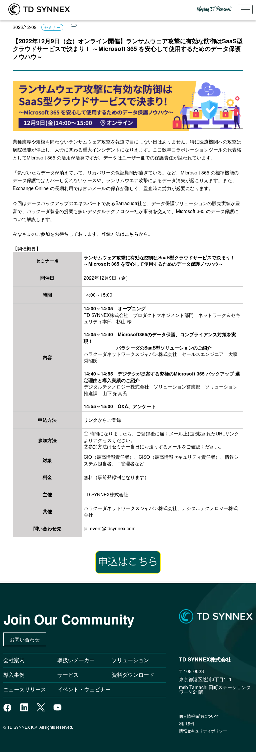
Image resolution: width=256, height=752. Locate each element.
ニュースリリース (27, 689)
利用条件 (187, 723)
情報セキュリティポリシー (203, 730)
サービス (68, 674)
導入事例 (14, 674)
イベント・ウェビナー (84, 689)
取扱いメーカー (76, 660)
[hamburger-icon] (245, 9)
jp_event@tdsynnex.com (110, 528)
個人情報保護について (199, 716)
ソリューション (130, 660)
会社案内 (14, 660)
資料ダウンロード (133, 674)
